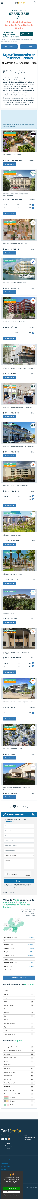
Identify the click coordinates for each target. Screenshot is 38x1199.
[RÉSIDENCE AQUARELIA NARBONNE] (19, 269)
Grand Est (18, 1068)
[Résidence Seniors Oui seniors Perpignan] (19, 393)
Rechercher (9, 46)
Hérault (18, 1012)
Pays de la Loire (18, 1090)
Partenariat (8, 1146)
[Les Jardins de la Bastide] (19, 141)
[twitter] (6, 1139)
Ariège (6, 991)
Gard (18, 1001)
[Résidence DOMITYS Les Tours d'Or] (19, 471)
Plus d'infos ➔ (9, 164)
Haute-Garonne (18, 1005)
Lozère (6, 1020)
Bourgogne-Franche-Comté (18, 1050)
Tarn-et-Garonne (18, 1034)
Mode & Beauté (6, 1166)
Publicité (8, 1148)
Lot (18, 1016)
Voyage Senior (6, 1160)
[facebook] (2, 1139)
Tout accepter (11, 1188)
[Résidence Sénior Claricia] (19, 560)
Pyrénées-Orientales (18, 1027)
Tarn (18, 1030)
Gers (5, 1009)
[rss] (9, 1139)
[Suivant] (26, 806)
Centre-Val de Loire (18, 1057)
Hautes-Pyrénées (18, 1023)
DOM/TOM (7, 1065)
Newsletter (27, 1139)
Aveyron (6, 998)
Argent (3, 1169)
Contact (7, 1144)
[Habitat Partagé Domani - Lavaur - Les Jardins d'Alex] (19, 774)
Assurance (4, 1163)
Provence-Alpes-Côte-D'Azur (18, 1094)
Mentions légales (29, 1137)
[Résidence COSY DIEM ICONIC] (19, 735)
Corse (18, 1061)
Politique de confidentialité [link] (11, 1195)
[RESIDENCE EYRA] (19, 599)
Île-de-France (18, 1076)
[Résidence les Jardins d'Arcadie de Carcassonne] (19, 180)
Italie (21, 1105)
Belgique (21, 1101)
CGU (25, 1135)
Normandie (18, 1079)
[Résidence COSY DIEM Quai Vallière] (19, 229)
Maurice (21, 1097)
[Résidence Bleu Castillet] (19, 521)
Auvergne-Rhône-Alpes (18, 1047)
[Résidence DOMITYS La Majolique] (19, 308)
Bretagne (18, 1054)
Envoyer (19, 881)
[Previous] (11, 806)
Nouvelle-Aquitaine (18, 1083)
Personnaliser (11, 1192)
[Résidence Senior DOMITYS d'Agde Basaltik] (19, 688)
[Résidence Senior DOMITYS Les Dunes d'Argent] (19, 638)
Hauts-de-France (18, 1072)
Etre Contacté (28, 46)
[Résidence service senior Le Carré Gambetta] (19, 354)
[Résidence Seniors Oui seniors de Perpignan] (19, 432)
